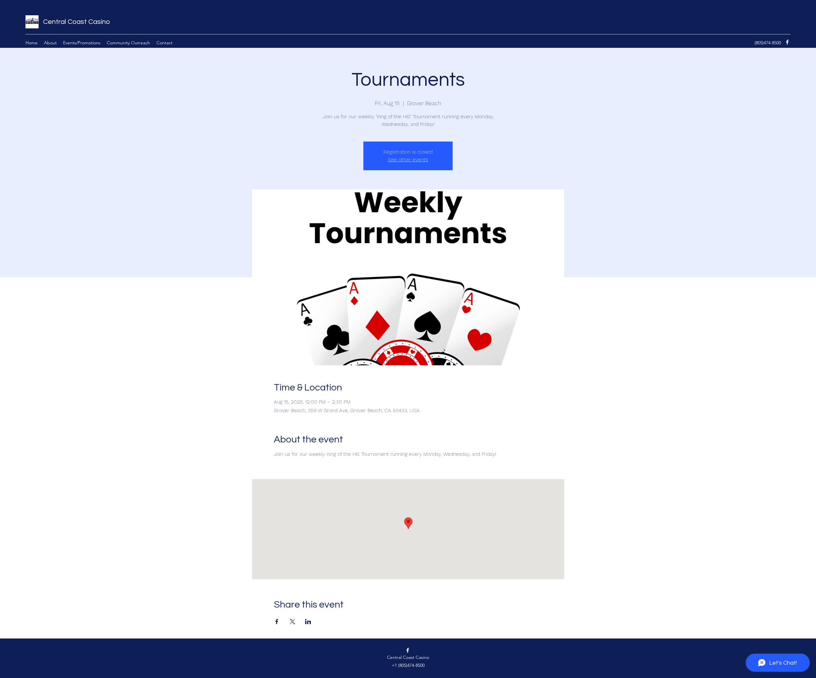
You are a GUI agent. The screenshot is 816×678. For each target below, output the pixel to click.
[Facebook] (787, 42)
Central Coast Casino (76, 22)
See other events (408, 160)
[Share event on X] (292, 621)
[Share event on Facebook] (277, 621)
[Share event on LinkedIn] (308, 621)
